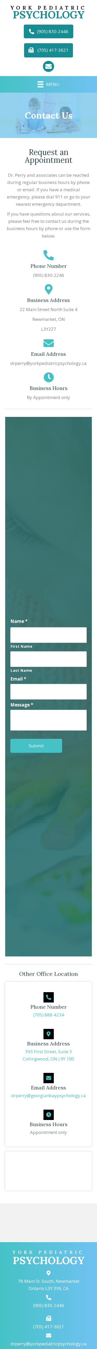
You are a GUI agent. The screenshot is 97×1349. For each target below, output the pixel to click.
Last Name (21, 670)
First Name (22, 646)
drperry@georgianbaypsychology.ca (48, 1096)
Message (21, 705)
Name (18, 621)
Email (18, 679)
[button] (48, 31)
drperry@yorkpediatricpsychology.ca (48, 1344)
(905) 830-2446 (48, 1305)
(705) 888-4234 (48, 1015)
